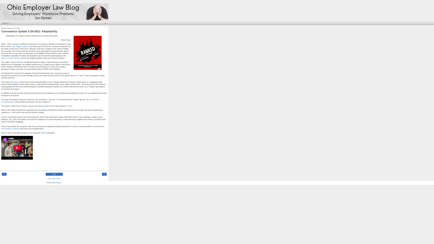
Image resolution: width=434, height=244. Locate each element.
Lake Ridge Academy (19, 46)
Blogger (58, 182)
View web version (54, 178)
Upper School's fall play (10, 58)
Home (54, 174)
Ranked (14, 82)
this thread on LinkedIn (10, 129)
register (47, 106)
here (70, 106)
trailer (43, 133)
